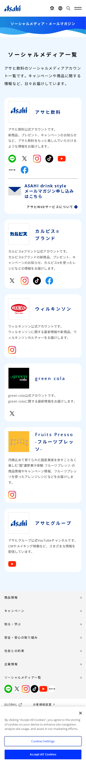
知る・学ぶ (12, 624)
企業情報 (11, 664)
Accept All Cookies (43, 754)
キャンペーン (14, 611)
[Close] (80, 713)
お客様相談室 (42, 704)
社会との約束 (14, 651)
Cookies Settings (43, 741)
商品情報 (11, 597)
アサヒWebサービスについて (50, 207)
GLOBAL (10, 704)
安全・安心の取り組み (21, 637)
